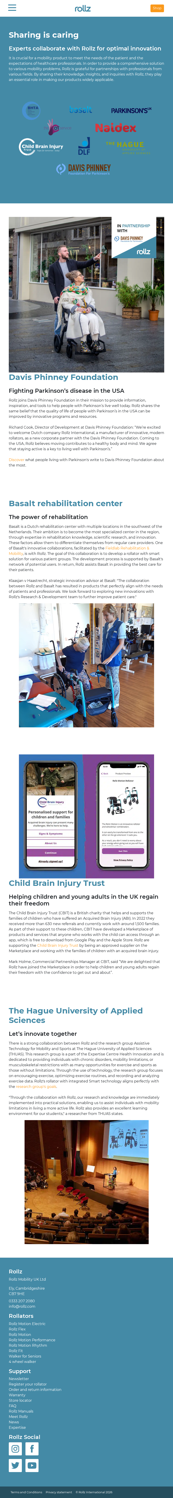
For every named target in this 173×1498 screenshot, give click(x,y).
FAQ (12, 1406)
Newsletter (19, 1379)
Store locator (20, 1400)
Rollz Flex (17, 1329)
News (14, 1422)
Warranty (17, 1395)
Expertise (17, 1427)
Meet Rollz (18, 1417)
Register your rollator (28, 1384)
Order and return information (35, 1390)
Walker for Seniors (25, 1356)
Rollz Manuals (21, 1411)
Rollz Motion (20, 1334)
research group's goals (36, 1086)
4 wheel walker (22, 1361)
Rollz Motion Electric (27, 1323)
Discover (16, 460)
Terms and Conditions (26, 1492)
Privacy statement (59, 1492)
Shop (157, 8)
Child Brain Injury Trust (57, 945)
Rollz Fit (16, 1351)
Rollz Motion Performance (32, 1340)
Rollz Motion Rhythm (28, 1345)
